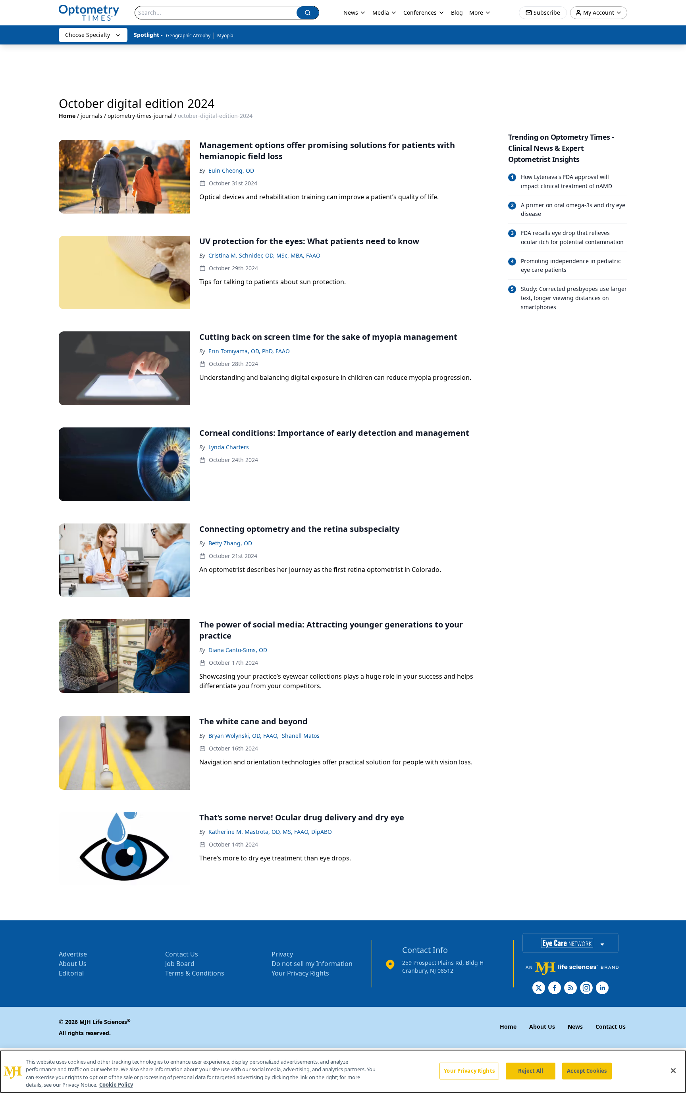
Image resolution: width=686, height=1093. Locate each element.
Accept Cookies (587, 1070)
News (350, 12)
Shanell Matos (301, 735)
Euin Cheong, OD (231, 170)
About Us (73, 963)
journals (91, 115)
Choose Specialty (87, 34)
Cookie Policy (116, 1084)
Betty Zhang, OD (230, 543)
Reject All (530, 1070)
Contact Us (181, 954)
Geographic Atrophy (188, 35)
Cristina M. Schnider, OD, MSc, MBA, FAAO (264, 255)
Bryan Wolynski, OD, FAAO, (243, 735)
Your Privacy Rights (300, 973)
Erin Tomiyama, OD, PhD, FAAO (249, 351)
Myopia (225, 35)
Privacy (282, 954)
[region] (343, 1071)
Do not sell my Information (312, 963)
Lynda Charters (228, 447)
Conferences (420, 12)
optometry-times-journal (140, 115)
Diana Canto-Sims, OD (237, 650)
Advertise (73, 954)
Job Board (180, 963)
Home (67, 115)
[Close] (673, 1070)
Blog (457, 12)
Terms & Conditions (194, 973)
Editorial (71, 973)
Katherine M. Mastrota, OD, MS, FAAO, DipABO (270, 831)
